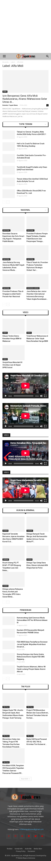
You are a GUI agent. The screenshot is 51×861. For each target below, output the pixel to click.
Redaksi (9, 849)
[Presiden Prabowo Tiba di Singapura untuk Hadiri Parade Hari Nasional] (13, 281)
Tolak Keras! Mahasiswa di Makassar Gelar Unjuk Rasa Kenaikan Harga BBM (37, 338)
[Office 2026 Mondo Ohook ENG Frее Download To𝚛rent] (8, 193)
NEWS (5, 91)
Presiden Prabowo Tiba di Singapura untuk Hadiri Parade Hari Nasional (12, 293)
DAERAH (29, 531)
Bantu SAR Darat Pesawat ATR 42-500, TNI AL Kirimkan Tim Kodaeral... (36, 741)
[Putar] (5, 396)
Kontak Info (19, 849)
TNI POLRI (25, 687)
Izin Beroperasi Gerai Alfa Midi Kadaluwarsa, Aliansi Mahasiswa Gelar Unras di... (24, 98)
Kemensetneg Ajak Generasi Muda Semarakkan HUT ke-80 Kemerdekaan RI (32, 620)
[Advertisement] (25, 26)
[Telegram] (28, 836)
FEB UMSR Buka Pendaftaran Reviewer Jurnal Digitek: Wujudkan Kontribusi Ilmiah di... (32, 644)
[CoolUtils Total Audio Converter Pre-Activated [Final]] (8, 158)
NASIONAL (25, 210)
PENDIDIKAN (25, 610)
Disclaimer (31, 851)
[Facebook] (8, 836)
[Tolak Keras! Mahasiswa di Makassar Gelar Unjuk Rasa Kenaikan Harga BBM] (37, 326)
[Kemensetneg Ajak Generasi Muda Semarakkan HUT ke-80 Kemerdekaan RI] (8, 621)
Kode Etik (28, 849)
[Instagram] (15, 836)
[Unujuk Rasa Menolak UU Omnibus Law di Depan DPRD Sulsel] (13, 352)
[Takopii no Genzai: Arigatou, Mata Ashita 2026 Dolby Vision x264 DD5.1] (8, 135)
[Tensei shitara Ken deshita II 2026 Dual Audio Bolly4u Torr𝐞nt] (8, 182)
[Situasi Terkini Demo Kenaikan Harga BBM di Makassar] (13, 326)
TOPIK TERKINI (25, 124)
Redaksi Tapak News (10, 105)
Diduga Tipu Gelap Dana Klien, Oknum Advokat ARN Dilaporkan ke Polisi (37, 565)
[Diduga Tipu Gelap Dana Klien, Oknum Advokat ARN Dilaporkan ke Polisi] (37, 553)
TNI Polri (6, 707)
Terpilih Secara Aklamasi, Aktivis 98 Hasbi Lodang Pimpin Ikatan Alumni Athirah (31, 669)
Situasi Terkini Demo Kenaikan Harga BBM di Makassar (11, 338)
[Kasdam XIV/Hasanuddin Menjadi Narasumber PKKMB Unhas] (8, 633)
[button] (47, 56)
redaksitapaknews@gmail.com (31, 829)
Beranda (5, 62)
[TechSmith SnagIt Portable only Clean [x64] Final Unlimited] (8, 170)
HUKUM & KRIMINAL (25, 510)
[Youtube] (42, 836)
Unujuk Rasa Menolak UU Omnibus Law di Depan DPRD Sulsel (12, 364)
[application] (25, 385)
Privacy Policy (20, 851)
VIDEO (25, 312)
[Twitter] (35, 836)
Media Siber (38, 849)
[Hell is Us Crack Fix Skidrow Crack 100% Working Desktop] (8, 146)
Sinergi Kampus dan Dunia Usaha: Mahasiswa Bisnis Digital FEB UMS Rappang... (31, 656)
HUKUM (5, 531)
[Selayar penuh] (45, 396)
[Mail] (22, 836)
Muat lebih (24, 779)
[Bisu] (41, 396)
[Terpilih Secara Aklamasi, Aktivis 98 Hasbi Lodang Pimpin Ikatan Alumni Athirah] (8, 669)
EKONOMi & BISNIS (33, 288)
